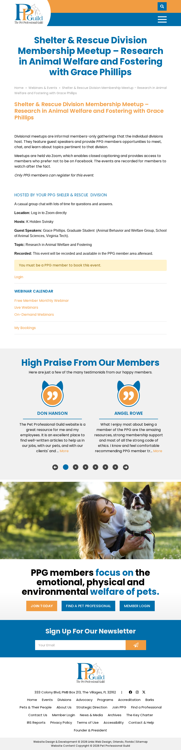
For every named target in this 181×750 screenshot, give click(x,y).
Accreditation (129, 699)
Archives (114, 715)
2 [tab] (75, 467)
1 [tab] (66, 467)
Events (47, 699)
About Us (64, 707)
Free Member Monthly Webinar (41, 300)
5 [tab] (105, 467)
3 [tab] (85, 467)
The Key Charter (139, 715)
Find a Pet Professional (88, 605)
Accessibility (114, 722)
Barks (149, 699)
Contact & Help (141, 722)
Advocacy (84, 699)
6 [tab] (115, 467)
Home (32, 699)
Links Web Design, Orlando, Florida (111, 742)
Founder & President (90, 730)
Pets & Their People (36, 707)
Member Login (137, 605)
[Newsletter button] (136, 645)
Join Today (42, 605)
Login (18, 276)
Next (126, 467)
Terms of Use (88, 722)
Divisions (64, 699)
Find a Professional (146, 707)
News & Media (91, 715)
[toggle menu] (162, 19)
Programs (105, 699)
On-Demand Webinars (34, 314)
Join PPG (119, 707)
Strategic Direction (91, 707)
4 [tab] (95, 467)
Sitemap (142, 742)
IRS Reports (36, 722)
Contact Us (37, 715)
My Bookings (25, 327)
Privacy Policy (61, 722)
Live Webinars (26, 307)
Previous (55, 467)
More (64, 450)
